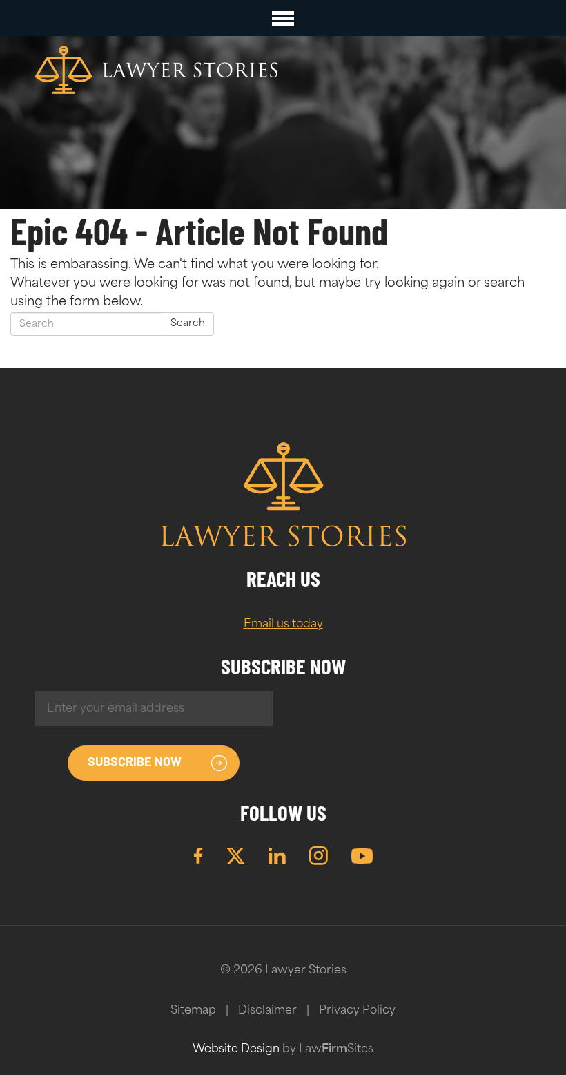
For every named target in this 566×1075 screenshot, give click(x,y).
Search (187, 323)
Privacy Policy (357, 1010)
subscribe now (135, 763)
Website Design (236, 1049)
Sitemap (193, 1010)
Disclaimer (267, 1010)
